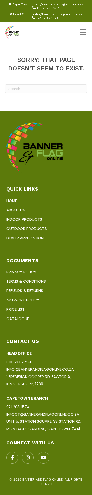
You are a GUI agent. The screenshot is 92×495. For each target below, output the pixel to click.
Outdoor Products (26, 228)
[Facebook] (12, 458)
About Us (15, 210)
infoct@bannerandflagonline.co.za (57, 4)
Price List (15, 309)
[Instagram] (28, 458)
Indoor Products (24, 219)
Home (11, 200)
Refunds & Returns (24, 290)
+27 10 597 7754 (48, 17)
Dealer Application (25, 238)
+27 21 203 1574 (48, 8)
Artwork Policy (22, 300)
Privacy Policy (21, 272)
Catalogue (17, 318)
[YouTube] (43, 458)
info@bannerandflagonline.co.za (58, 14)
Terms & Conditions (26, 281)
